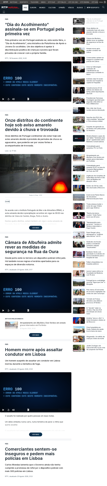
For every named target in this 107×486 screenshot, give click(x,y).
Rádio (43, 2)
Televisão (34, 2)
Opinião (62, 8)
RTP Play (51, 2)
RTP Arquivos (97, 2)
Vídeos (71, 8)
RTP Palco (62, 2)
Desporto (24, 2)
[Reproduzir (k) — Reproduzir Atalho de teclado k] (3, 99)
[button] (103, 7)
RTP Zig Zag (73, 2)
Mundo (42, 8)
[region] (35, 81)
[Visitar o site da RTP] (5, 2)
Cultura (52, 8)
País (25, 8)
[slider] (43, 99)
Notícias (13, 2)
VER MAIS (35, 228)
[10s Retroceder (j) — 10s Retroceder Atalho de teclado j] (8, 99)
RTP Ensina (84, 2)
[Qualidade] (63, 99)
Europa (33, 8)
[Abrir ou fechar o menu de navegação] (3, 12)
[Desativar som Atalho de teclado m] (13, 99)
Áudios (80, 8)
